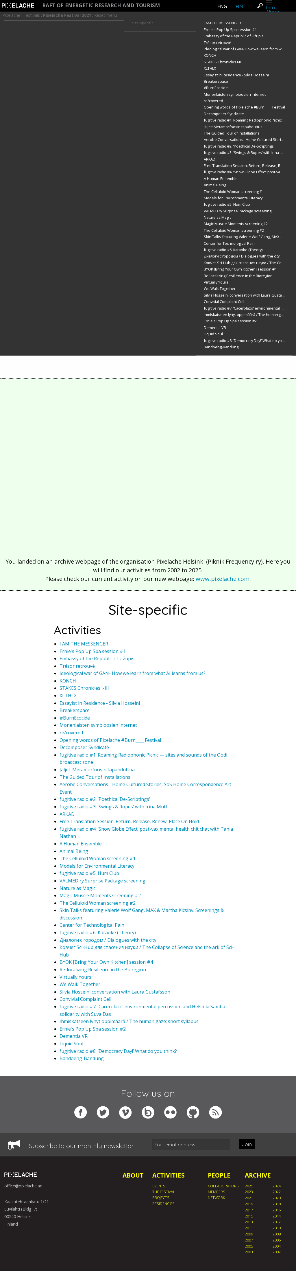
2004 (277, 1246)
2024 (277, 1186)
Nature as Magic (217, 217)
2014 (277, 1216)
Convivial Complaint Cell (224, 301)
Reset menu (105, 15)
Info (270, 7)
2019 (249, 1203)
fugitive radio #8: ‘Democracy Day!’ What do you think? (249, 340)
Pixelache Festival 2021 (67, 15)
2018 (277, 1203)
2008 (277, 1234)
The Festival (163, 1191)
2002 (277, 1252)
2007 (249, 1240)
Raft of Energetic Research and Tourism (101, 5)
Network (216, 1197)
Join (247, 1144)
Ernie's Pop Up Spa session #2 (230, 320)
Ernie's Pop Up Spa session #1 (230, 29)
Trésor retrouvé (217, 42)
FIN (239, 6)
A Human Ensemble (221, 178)
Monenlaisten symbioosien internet (235, 94)
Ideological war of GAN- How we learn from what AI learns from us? (133, 673)
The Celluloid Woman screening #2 (234, 230)
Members (216, 1191)
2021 (249, 1197)
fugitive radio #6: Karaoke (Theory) (233, 249)
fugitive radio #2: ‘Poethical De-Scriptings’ (239, 146)
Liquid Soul (213, 333)
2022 (277, 1191)
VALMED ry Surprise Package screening (237, 211)
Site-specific (142, 22)
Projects (160, 1197)
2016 (277, 1210)
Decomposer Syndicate (224, 113)
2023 (249, 1191)
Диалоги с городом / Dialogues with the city (242, 256)
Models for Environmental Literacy (233, 198)
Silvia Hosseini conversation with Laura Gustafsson (248, 295)
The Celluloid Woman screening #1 (234, 191)
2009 (249, 1234)
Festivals (31, 15)
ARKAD (209, 159)
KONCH (210, 55)
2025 (249, 1186)
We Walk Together (220, 288)
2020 (277, 1197)
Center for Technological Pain (229, 243)
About (133, 1175)
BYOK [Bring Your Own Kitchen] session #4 (240, 269)
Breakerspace (216, 81)
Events (158, 1186)
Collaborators (223, 1186)
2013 (249, 1221)
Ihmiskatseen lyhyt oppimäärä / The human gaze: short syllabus (129, 1021)
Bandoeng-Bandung (221, 347)
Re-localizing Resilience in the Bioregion (238, 275)
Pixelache (11, 15)
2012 (277, 1221)
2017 (249, 1210)
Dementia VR (215, 327)
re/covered (213, 100)
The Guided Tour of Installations (232, 133)
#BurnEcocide (216, 87)
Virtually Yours (216, 282)
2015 (249, 1216)
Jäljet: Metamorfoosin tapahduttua (233, 126)
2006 (277, 1240)
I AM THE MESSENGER (222, 22)
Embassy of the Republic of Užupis (234, 35)
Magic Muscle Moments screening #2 (236, 223)
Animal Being (215, 184)
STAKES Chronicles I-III (223, 62)
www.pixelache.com (222, 579)
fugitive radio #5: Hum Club (227, 204)
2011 (249, 1227)
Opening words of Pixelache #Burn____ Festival (244, 107)
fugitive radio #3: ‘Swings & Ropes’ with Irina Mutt (246, 152)
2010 (277, 1227)
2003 (249, 1252)
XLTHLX (210, 68)
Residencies (163, 1203)
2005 (249, 1246)
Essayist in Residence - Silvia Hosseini (236, 75)
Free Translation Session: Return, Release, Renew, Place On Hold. (130, 821)
